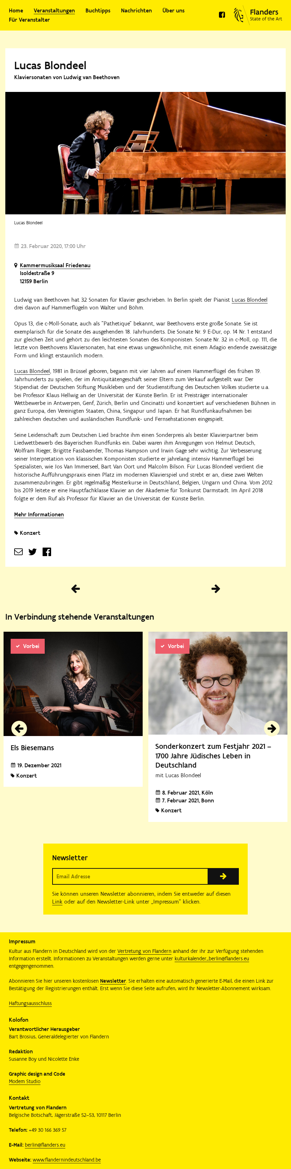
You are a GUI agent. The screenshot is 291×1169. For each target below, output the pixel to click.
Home (16, 10)
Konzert (30, 532)
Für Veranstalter (29, 19)
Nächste (216, 588)
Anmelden (223, 876)
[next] (272, 728)
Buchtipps (98, 10)
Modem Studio (24, 1081)
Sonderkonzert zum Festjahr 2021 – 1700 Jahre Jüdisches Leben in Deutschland (213, 755)
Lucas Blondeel (250, 299)
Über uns (174, 10)
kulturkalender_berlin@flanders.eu (212, 958)
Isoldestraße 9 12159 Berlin (37, 277)
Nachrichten (136, 10)
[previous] (19, 728)
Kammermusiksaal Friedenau (55, 265)
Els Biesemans (32, 747)
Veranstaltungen (54, 10)
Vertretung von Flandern (144, 951)
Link (57, 901)
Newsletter (113, 981)
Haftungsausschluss (30, 1003)
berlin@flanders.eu (45, 1145)
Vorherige (75, 588)
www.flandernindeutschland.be (67, 1160)
